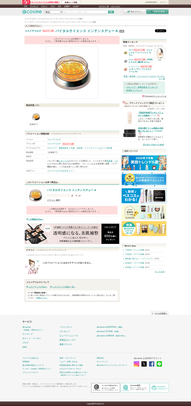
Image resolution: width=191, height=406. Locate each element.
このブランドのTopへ (38, 287)
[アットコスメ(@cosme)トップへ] (32, 13)
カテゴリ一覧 (104, 6)
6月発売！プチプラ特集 (134, 263)
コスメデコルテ (33, 31)
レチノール (63, 161)
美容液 (109, 148)
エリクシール (134, 67)
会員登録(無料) (151, 2)
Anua (131, 60)
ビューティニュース (69, 335)
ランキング (34, 6)
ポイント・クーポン (31, 338)
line (159, 364)
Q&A (59, 6)
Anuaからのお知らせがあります (139, 60)
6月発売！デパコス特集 (134, 267)
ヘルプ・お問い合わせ (68, 362)
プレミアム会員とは (30, 358)
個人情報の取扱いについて (33, 365)
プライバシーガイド (30, 372)
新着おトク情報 (71, 2)
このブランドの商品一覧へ (64, 287)
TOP (25, 6)
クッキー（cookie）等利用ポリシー (36, 369)
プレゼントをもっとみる (153, 144)
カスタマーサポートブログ (70, 369)
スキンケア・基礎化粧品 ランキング (142, 87)
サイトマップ (102, 362)
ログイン (163, 2)
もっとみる (160, 271)
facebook (151, 364)
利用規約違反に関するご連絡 (71, 365)
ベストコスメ (115, 6)
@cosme (33, 328)
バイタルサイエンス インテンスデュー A (87, 31)
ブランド (44, 6)
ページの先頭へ (161, 313)
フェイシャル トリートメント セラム (141, 52)
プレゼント (65, 331)
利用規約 (26, 362)
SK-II (131, 50)
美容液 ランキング (134, 90)
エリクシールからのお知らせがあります (146, 67)
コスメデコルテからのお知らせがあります (48, 31)
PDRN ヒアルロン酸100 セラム (141, 60)
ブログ (52, 6)
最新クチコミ (66, 344)
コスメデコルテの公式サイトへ (60, 171)
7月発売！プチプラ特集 (134, 254)
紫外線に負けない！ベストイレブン (139, 259)
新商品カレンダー (68, 340)
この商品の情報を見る (33, 25)
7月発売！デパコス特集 (134, 250)
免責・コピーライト (68, 358)
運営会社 (100, 358)
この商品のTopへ (35, 219)
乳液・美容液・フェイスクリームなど (87, 148)
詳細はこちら (41, 298)
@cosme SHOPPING (110, 327)
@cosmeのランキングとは (155, 96)
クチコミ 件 (53, 200)
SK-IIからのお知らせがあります (139, 50)
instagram (136, 364)
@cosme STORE (108, 331)
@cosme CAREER (112, 335)
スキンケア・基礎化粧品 (57, 148)
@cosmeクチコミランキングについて (112, 365)
